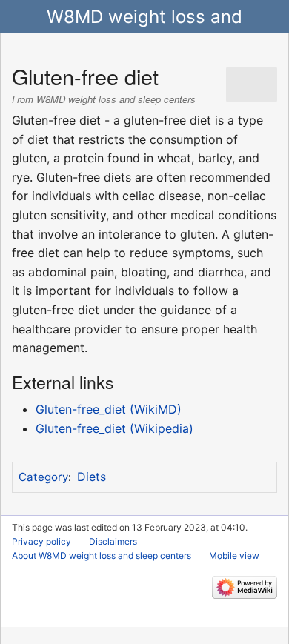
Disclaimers (113, 541)
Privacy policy (41, 541)
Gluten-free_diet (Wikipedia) (114, 428)
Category (43, 477)
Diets (91, 476)
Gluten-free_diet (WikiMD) (109, 409)
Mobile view (234, 555)
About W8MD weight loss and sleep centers (101, 555)
